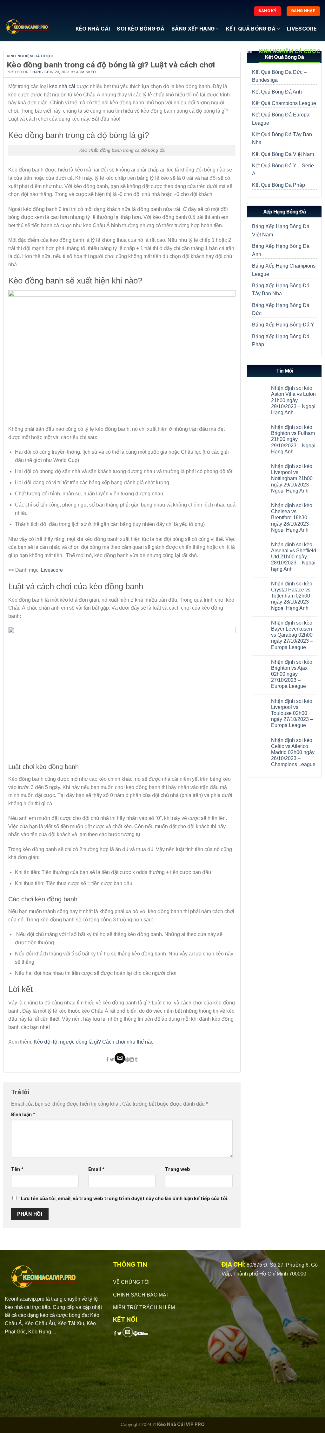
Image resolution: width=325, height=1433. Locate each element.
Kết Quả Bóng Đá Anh (277, 91)
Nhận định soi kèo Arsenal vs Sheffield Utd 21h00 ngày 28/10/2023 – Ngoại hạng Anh (293, 557)
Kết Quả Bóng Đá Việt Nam (283, 154)
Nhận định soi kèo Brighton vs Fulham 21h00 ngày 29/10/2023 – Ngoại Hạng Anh (293, 439)
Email (96, 1169)
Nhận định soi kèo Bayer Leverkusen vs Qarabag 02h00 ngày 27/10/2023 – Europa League (292, 635)
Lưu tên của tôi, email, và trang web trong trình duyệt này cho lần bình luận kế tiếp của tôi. (125, 1198)
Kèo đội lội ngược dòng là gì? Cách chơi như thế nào (94, 1042)
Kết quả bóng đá (251, 28)
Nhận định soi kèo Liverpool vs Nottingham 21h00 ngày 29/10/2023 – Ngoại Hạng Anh (292, 478)
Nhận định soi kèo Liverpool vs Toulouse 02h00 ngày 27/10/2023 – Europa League (292, 713)
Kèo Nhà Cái (93, 28)
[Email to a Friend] (120, 1058)
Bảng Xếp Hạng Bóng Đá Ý (283, 324)
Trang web (177, 1169)
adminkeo (86, 72)
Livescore (302, 28)
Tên (17, 1169)
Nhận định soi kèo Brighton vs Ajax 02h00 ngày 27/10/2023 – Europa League (291, 674)
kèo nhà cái (62, 86)
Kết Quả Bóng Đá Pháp (278, 185)
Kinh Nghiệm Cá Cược (289, 51)
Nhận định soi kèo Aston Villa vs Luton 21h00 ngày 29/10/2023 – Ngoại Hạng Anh (293, 400)
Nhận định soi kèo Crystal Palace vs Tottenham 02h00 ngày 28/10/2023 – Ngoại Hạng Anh (292, 596)
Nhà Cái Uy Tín (230, 51)
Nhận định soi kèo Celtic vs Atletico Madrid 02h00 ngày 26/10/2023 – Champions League (293, 752)
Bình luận (23, 1114)
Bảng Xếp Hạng (193, 28)
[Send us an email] (128, 1332)
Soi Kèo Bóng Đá (140, 28)
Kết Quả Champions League (284, 103)
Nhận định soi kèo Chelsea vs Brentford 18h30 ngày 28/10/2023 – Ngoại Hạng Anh (292, 518)
